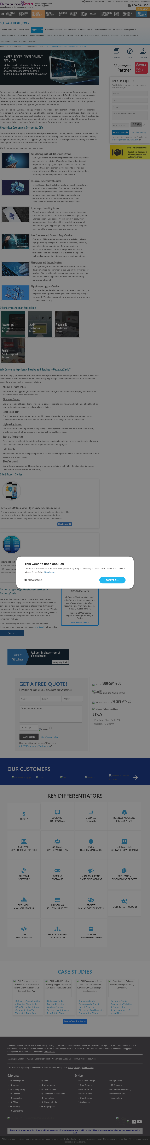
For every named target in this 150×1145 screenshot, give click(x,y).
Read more (49, 572)
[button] (33, 580)
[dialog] (75, 573)
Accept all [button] (112, 580)
